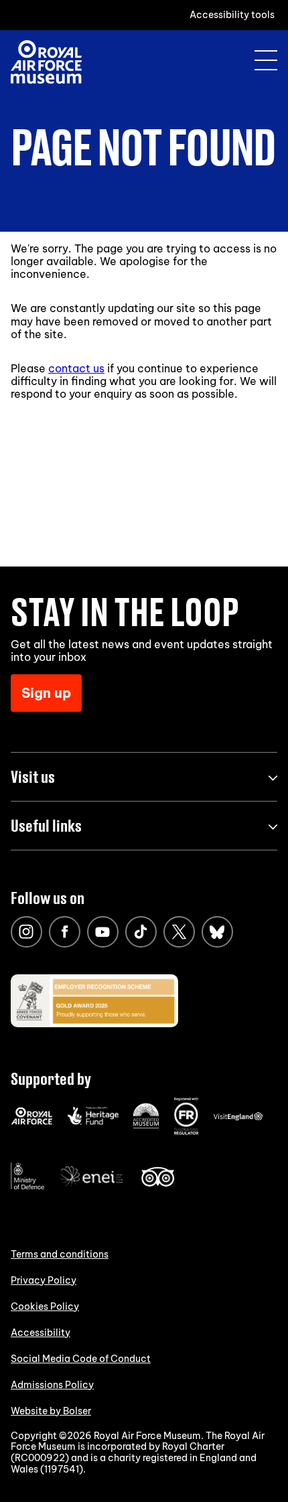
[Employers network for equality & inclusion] (92, 1188)
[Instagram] (26, 932)
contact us (76, 368)
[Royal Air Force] (32, 1122)
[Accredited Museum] (146, 1126)
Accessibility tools (232, 15)
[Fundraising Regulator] (186, 1132)
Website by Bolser (51, 1411)
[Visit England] (238, 1118)
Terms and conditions (60, 1254)
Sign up (46, 692)
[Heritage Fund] (93, 1122)
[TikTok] (141, 932)
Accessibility (40, 1333)
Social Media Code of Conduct (81, 1359)
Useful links (46, 825)
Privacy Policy (43, 1280)
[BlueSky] (217, 932)
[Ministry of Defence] (27, 1187)
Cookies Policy (45, 1306)
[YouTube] (103, 932)
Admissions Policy (52, 1385)
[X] (179, 932)
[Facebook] (64, 932)
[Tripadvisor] (158, 1183)
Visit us (33, 776)
